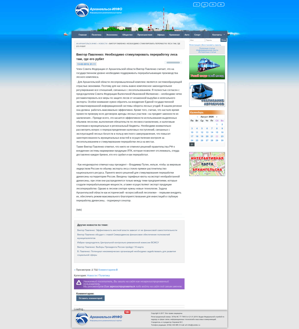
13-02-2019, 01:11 (86, 64)
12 (202, 132)
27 (207, 140)
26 (202, 140)
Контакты (217, 34)
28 (212, 140)
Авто (187, 34)
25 (197, 140)
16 (222, 132)
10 (192, 132)
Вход (223, 40)
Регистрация (194, 44)
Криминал (174, 34)
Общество (127, 34)
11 (197, 132)
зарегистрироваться (122, 286)
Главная (83, 34)
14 (212, 132)
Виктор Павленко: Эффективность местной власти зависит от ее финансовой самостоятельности (127, 230)
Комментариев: (108, 269)
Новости (92, 275)
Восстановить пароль (211, 44)
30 (222, 140)
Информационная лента (207, 50)
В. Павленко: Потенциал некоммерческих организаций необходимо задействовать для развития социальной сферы (126, 253)
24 (192, 140)
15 (217, 132)
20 (207, 136)
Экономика (111, 34)
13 (207, 132)
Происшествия (145, 34)
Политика (96, 34)
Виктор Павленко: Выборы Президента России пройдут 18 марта (110, 246)
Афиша (160, 34)
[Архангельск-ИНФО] (99, 10)
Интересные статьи (207, 52)
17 (192, 136)
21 (212, 136)
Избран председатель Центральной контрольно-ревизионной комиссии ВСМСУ (118, 242)
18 (197, 136)
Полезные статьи (207, 48)
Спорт (197, 34)
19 (202, 136)
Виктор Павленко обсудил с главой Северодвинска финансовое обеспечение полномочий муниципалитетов (123, 236)
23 (222, 136)
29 (217, 140)
